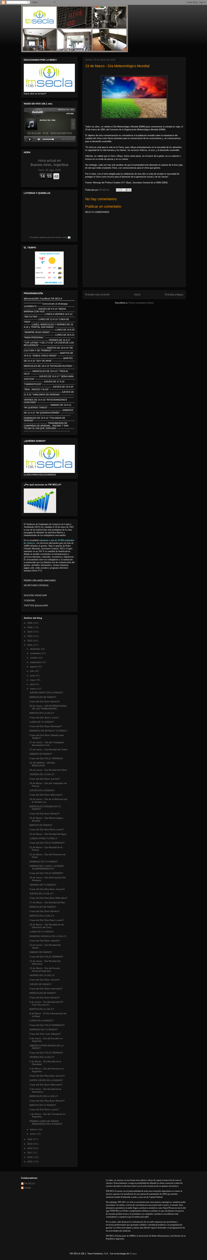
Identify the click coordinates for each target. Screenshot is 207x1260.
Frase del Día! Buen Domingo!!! (45, 726)
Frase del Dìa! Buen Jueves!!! (44, 979)
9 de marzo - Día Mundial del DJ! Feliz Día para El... (46, 1003)
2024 (30, 631)
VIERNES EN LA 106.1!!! (41, 774)
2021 (30, 645)
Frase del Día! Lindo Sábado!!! (45, 1034)
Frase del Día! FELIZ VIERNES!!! (46, 758)
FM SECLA (29, 1183)
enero (33, 1133)
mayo (33, 680)
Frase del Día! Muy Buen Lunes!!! (46, 829)
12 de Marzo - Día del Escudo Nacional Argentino (44, 969)
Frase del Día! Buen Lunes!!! (44, 717)
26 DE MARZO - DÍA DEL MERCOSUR (42, 764)
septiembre (36, 662)
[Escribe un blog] (120, 190)
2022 (30, 640)
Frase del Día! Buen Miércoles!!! (45, 794)
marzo (33, 688)
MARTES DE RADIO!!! (40, 825)
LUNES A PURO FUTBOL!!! (43, 838)
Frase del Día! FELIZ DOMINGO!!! (47, 842)
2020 (30, 1139)
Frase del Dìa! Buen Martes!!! (44, 997)
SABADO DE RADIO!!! (40, 754)
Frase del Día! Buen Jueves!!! (44, 779)
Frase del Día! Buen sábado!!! (44, 940)
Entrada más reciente (97, 294)
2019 (30, 1144)
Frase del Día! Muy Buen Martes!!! (47, 1100)
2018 (30, 1148)
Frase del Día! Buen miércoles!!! (45, 988)
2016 (30, 1157)
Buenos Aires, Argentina (49, 162)
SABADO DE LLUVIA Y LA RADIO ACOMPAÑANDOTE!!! (46, 867)
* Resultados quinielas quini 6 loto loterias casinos (48, 237)
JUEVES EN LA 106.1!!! (41, 893)
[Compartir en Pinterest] (129, 190)
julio (32, 671)
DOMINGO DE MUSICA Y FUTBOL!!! (48, 730)
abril (32, 684)
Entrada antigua (174, 294)
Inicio (137, 294)
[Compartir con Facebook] (126, 190)
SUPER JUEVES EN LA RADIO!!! (46, 1080)
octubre (34, 657)
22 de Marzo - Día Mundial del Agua (47, 834)
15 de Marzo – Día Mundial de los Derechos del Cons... (46, 926)
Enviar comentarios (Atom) (141, 303)
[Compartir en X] (123, 190)
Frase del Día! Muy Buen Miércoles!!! (48, 898)
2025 (30, 627)
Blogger (133, 1253)
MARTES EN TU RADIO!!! (42, 1105)
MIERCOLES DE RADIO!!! (42, 697)
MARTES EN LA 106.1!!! (41, 713)
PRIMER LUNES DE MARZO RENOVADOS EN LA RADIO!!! (46, 1122)
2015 (30, 1161)
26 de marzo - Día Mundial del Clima (48, 770)
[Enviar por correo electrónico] (117, 190)
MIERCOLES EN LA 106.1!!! (43, 1096)
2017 (30, 1152)
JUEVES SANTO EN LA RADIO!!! (46, 692)
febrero (34, 1129)
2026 (30, 623)
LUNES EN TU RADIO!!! (41, 722)
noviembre (36, 653)
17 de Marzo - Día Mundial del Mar (47, 902)
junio (33, 675)
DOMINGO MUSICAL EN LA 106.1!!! (47, 936)
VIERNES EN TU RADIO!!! (42, 884)
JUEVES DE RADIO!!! (40, 984)
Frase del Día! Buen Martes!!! (44, 701)
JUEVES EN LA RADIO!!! (42, 790)
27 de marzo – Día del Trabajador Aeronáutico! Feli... (46, 743)
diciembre (35, 649)
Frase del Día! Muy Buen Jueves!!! (47, 889)
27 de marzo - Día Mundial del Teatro (48, 749)
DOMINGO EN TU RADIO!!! (43, 861)
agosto (34, 666)
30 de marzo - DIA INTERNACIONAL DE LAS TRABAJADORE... (48, 707)
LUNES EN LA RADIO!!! (41, 1020)
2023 (30, 636)
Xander (27, 1188)
